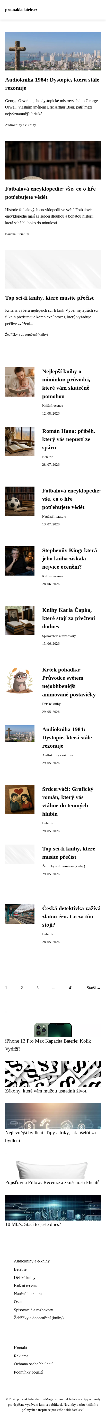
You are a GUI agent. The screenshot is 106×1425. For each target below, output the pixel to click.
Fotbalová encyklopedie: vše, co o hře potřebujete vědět (71, 499)
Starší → (94, 987)
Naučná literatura (17, 234)
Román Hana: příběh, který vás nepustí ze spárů (68, 439)
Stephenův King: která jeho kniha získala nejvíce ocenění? (69, 558)
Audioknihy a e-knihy (20, 125)
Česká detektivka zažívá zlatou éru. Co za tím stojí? (71, 916)
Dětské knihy (51, 704)
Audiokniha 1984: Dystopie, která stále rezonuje (67, 737)
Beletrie (47, 457)
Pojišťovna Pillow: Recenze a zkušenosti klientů (52, 1182)
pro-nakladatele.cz (21, 9)
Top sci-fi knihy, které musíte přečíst (49, 298)
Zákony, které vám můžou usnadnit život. (46, 1091)
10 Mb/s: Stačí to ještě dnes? (33, 1224)
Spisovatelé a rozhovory (59, 636)
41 (71, 987)
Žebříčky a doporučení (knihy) (26, 334)
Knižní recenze (52, 405)
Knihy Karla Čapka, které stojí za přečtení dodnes (68, 618)
